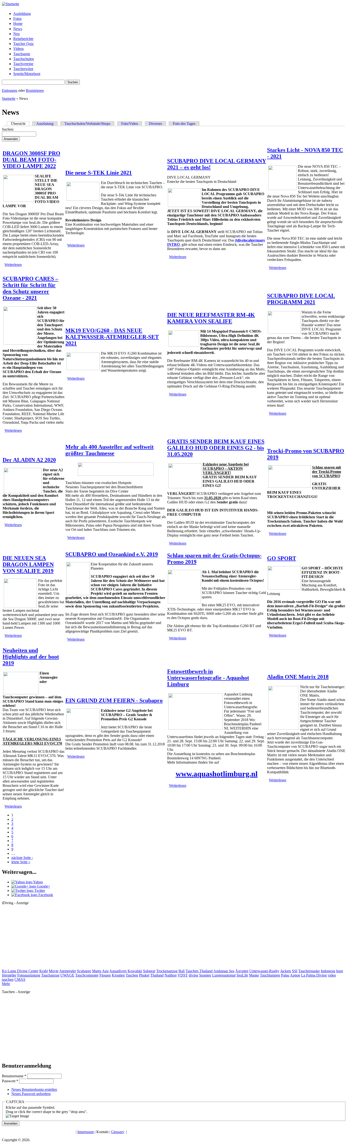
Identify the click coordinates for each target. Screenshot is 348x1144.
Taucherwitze (23, 69)
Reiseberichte (23, 39)
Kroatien (118, 975)
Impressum (85, 1132)
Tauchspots (21, 54)
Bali (181, 971)
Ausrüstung (45, 124)
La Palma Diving (314, 975)
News (17, 29)
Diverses (155, 124)
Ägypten (241, 971)
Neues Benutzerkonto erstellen (34, 1089)
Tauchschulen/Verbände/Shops (87, 124)
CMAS (19, 979)
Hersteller (9, 975)
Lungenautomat (224, 975)
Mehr (6, 984)
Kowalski (135, 971)
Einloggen (9, 90)
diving (193, 975)
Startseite (8, 99)
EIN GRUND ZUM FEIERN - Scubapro (114, 700)
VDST (183, 975)
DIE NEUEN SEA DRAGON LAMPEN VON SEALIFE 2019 (28, 564)
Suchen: (8, 129)
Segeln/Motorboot (26, 74)
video (332, 975)
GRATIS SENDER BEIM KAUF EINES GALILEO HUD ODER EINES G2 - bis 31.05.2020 (215, 447)
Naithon (171, 975)
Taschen (132, 975)
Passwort (10, 1081)
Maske (254, 975)
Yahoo (37, 882)
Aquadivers (118, 971)
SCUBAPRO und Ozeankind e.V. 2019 (111, 554)
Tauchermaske (309, 971)
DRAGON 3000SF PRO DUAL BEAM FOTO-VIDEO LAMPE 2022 (31, 159)
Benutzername (14, 1076)
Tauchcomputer (86, 975)
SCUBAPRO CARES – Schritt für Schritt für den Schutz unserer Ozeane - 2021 (30, 288)
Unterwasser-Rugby (264, 971)
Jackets (285, 971)
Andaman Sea (223, 971)
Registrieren (35, 90)
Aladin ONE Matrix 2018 (298, 677)
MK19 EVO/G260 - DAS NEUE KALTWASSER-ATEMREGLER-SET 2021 (112, 336)
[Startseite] (10, 4)
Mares (96, 971)
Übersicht (20, 124)
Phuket (144, 975)
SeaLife (242, 975)
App (105, 971)
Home (17, 24)
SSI (294, 971)
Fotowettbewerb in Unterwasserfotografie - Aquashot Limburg (208, 677)
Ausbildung (22, 14)
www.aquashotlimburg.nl (217, 774)
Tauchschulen (23, 59)
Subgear (149, 971)
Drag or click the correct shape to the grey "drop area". (46, 1112)
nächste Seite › (22, 858)
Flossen (105, 975)
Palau (285, 975)
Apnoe (295, 975)
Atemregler (67, 971)
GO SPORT (281, 558)
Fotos (17, 19)
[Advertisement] (37, 938)
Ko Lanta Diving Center (20, 971)
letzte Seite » (20, 862)
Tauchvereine (23, 64)
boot (339, 971)
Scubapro (84, 971)
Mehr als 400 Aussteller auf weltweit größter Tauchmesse (109, 450)
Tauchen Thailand (199, 971)
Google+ (43, 886)
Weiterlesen (13, 265)
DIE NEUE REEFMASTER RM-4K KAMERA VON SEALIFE (211, 318)
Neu (16, 34)
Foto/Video (129, 124)
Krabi (43, 971)
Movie (53, 971)
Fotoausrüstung (28, 975)
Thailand (157, 975)
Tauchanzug (50, 975)
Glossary (117, 1132)
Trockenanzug (167, 971)
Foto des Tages (184, 124)
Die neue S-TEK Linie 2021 (98, 173)
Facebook (45, 895)
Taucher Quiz (23, 44)
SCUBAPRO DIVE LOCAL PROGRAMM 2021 (301, 299)
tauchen (7, 979)
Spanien (205, 975)
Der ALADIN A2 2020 (29, 460)
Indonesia (328, 971)
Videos (18, 49)
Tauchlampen (270, 975)
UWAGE (67, 975)
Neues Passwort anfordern (31, 1094)
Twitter (39, 891)
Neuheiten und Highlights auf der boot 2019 (31, 656)
